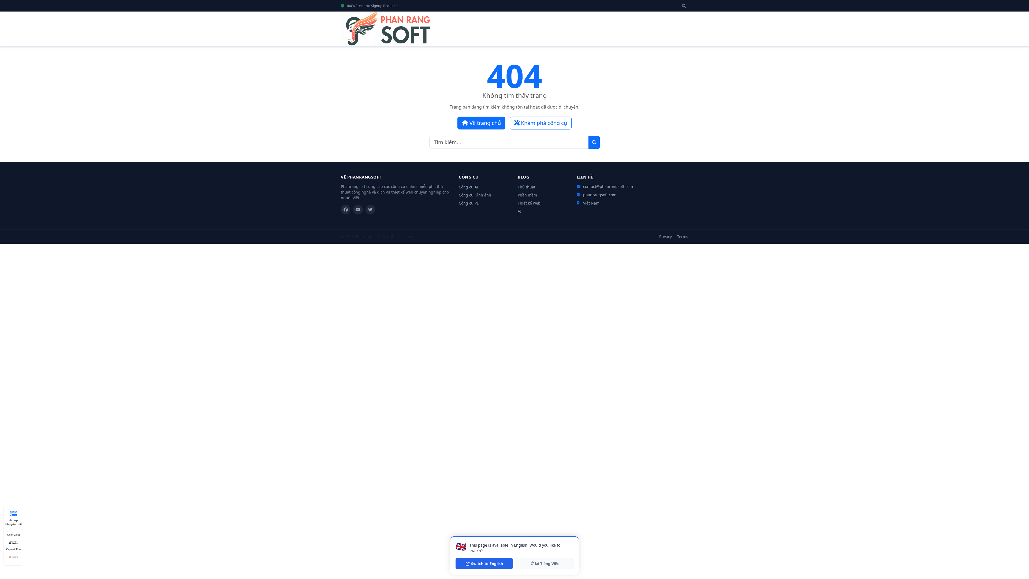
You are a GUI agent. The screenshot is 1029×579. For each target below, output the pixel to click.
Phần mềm (527, 195)
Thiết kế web (529, 203)
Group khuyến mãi (13, 520)
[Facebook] (346, 209)
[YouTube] (358, 209)
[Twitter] (370, 209)
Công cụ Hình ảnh (475, 195)
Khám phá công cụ (543, 123)
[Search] (684, 6)
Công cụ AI (468, 187)
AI (519, 211)
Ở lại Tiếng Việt (545, 563)
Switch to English (487, 563)
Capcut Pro (13, 549)
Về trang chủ (484, 123)
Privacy (665, 236)
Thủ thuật (526, 187)
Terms (682, 236)
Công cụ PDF (470, 203)
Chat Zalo (13, 535)
